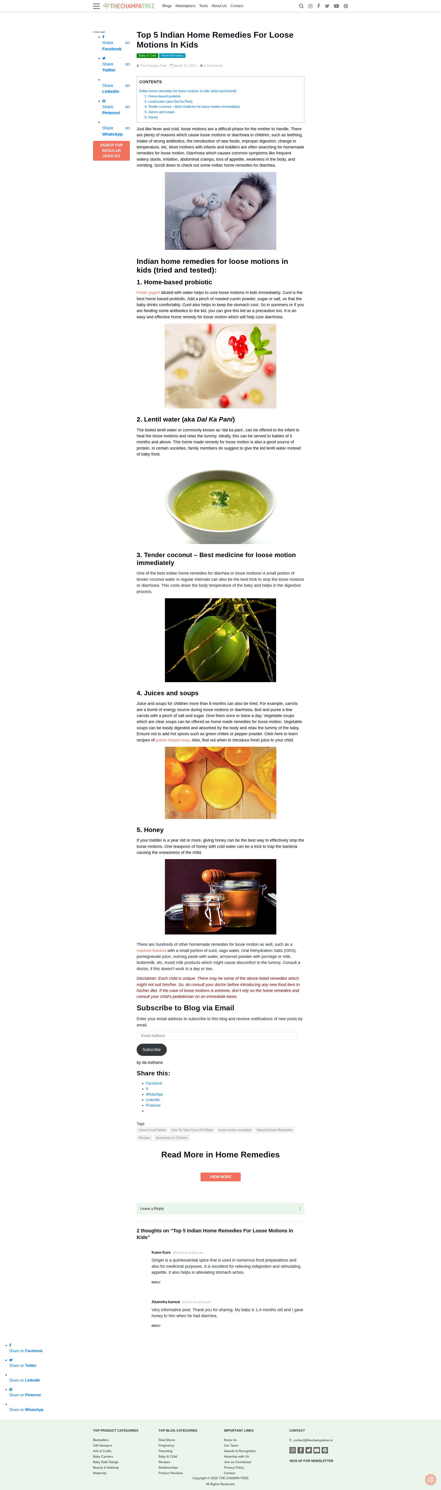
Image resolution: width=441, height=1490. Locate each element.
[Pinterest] (346, 7)
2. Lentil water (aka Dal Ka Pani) (168, 101)
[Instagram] (310, 7)
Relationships (168, 1467)
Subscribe (151, 1049)
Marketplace (185, 6)
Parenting (165, 1451)
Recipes (144, 1138)
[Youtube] (336, 7)
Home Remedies (172, 55)
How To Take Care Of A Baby (192, 1130)
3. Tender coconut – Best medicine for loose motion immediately (192, 106)
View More (220, 1177)
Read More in (220, 1154)
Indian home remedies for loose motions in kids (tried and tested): (188, 91)
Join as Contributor (238, 1462)
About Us (219, 6)
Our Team (231, 1445)
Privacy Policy (234, 1467)
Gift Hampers (102, 1445)
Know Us (230, 1440)
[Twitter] (327, 7)
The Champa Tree (153, 65)
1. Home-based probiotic (162, 96)
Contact (236, 6)
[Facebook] (318, 7)
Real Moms (166, 1440)
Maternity (100, 1473)
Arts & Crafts (102, 1451)
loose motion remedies (235, 1130)
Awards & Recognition (240, 1451)
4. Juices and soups (159, 112)
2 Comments (213, 65)
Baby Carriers (103, 1456)
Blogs (167, 6)
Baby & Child (147, 55)
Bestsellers (101, 1440)
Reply (156, 1282)
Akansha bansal (166, 1302)
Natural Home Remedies (275, 1130)
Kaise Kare (161, 1252)
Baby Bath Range (106, 1462)
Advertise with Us (236, 1456)
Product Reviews (170, 1473)
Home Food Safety (152, 1130)
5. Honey (151, 117)
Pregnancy (166, 1445)
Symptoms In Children (172, 1138)
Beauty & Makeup (106, 1467)
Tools (203, 6)
